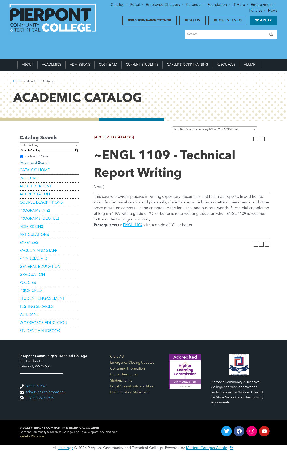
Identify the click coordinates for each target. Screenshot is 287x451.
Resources (226, 64)
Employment (262, 5)
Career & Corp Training (187, 64)
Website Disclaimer (32, 436)
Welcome (29, 178)
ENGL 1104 (132, 225)
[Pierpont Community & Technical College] (53, 17)
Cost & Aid (108, 64)
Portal (135, 5)
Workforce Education (43, 323)
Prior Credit (32, 291)
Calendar (194, 5)
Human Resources (124, 374)
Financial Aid (33, 259)
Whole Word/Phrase (36, 156)
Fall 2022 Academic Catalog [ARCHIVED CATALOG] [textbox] (206, 129)
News (272, 10)
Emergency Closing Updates (132, 363)
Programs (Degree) (39, 218)
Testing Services (36, 307)
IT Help (239, 5)
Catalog (118, 5)
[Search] (271, 34)
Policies (255, 10)
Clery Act (117, 356)
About (27, 64)
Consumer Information (127, 368)
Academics (51, 64)
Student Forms (121, 380)
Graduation (32, 275)
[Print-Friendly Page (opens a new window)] (261, 139)
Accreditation (35, 194)
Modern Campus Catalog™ (209, 448)
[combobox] (215, 128)
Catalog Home (35, 170)
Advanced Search (35, 163)
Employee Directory (163, 5)
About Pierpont (36, 186)
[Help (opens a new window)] (266, 139)
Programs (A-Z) (35, 210)
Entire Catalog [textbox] (29, 145)
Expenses (29, 243)
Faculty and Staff (38, 251)
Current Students (142, 64)
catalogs (65, 448)
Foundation (217, 5)
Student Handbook (40, 331)
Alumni (250, 64)
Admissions (80, 64)
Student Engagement (42, 299)
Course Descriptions (41, 202)
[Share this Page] (255, 139)
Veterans (29, 315)
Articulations (34, 235)
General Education (40, 267)
